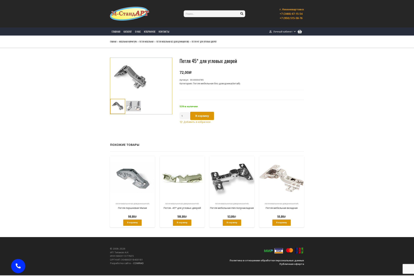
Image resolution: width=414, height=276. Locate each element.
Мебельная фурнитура (128, 41)
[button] (167, 63)
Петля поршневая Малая (132, 207)
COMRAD (138, 263)
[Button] (18, 266)
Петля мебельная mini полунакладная (232, 207)
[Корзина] (299, 31)
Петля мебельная (146, 41)
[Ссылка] (129, 13)
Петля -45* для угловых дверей (182, 207)
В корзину (202, 116)
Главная (113, 41)
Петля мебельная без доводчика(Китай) (172, 41)
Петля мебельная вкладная (282, 207)
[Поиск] (241, 14)
